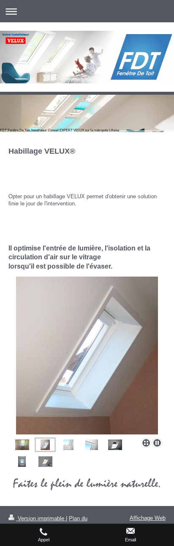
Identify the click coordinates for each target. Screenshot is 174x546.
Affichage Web (148, 518)
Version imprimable (41, 518)
